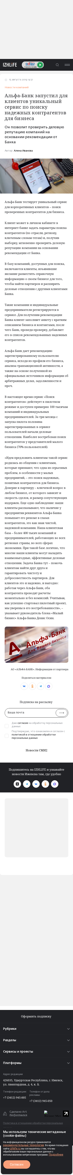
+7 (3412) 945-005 (14, 1097)
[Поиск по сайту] (57, 65)
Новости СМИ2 (36, 750)
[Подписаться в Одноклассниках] (45, 784)
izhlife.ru (15, 1148)
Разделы (9, 1040)
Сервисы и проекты (18, 1051)
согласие (23, 723)
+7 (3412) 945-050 (40, 1101)
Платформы (12, 1063)
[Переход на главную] (8, 65)
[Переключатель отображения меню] (67, 65)
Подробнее (56, 1154)
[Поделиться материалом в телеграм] (40, 686)
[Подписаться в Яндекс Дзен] (17, 784)
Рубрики (9, 1028)
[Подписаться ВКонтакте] (36, 784)
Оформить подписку (36, 1016)
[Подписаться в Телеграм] (26, 784)
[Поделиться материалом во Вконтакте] (24, 686)
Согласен (16, 1164)
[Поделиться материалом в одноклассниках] (32, 686)
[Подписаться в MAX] (54, 784)
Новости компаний (17, 87)
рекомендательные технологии (23, 1145)
